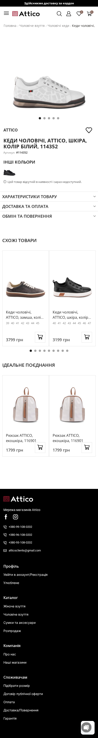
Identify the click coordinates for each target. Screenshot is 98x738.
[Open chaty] (86, 727)
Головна (10, 26)
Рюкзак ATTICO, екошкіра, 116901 (21, 438)
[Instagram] (15, 516)
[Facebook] (5, 516)
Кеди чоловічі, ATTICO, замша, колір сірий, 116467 (24, 317)
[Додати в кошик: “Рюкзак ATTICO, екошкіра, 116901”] (40, 447)
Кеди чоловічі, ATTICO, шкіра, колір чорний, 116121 (70, 317)
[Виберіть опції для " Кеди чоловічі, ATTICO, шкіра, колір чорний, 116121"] (87, 337)
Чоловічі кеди (58, 26)
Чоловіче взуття (32, 26)
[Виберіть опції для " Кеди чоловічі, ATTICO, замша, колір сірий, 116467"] (40, 337)
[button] (6, 13)
